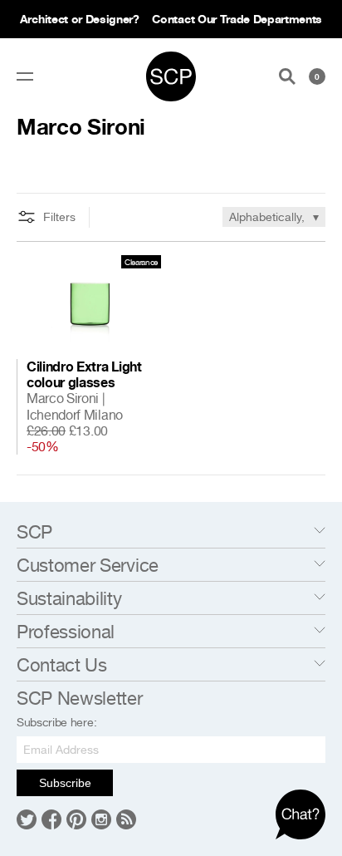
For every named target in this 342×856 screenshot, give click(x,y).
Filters (59, 217)
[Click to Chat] (300, 814)
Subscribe (65, 783)
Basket (317, 76)
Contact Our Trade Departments (237, 19)
